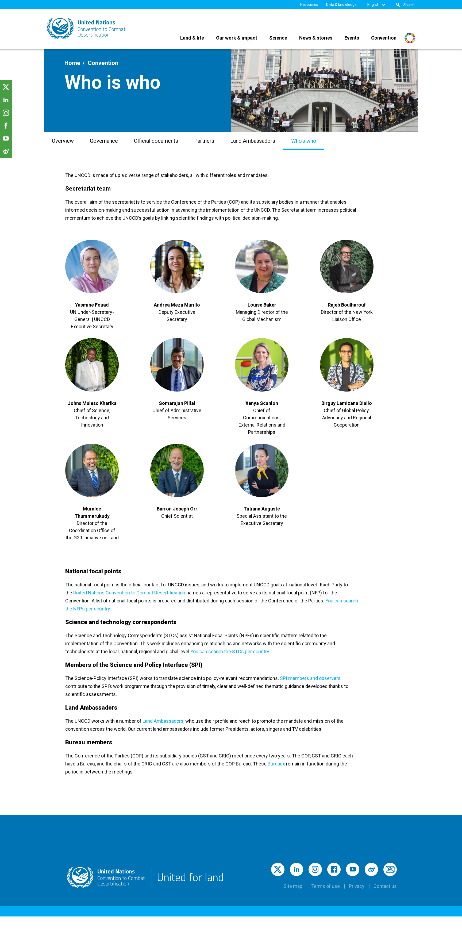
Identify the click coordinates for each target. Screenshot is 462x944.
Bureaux (276, 764)
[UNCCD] (87, 28)
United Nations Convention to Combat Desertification (129, 592)
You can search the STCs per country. (230, 651)
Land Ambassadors (163, 721)
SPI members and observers (310, 678)
